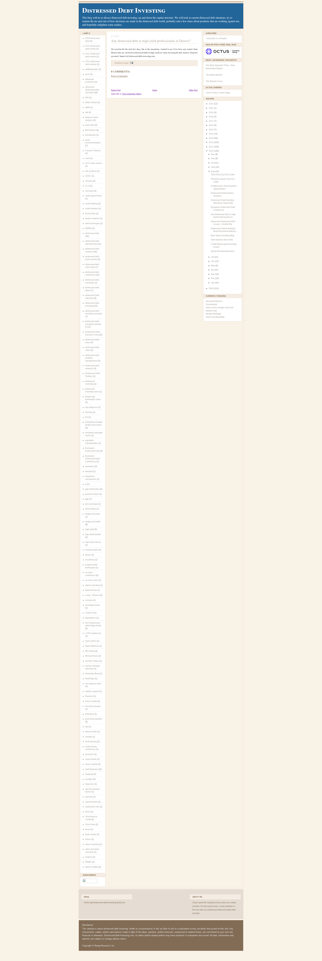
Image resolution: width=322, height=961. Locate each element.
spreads (89, 797)
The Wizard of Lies (214, 81)
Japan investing (92, 585)
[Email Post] (131, 63)
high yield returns (93, 542)
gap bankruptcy (92, 489)
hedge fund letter (93, 521)
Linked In (89, 613)
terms (87, 812)
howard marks (91, 550)
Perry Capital (91, 701)
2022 (211, 104)
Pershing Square (93, 706)
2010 (211, 151)
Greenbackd (211, 304)
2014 (211, 134)
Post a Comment (119, 76)
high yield (89, 529)
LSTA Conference (93, 633)
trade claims (90, 834)
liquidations (90, 618)
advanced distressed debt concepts (92, 90)
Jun (213, 261)
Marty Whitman (92, 646)
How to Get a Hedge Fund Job (219, 307)
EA (86, 417)
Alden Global (91, 102)
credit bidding (91, 203)
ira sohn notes (91, 580)
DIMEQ (88, 228)
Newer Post (116, 90)
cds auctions (91, 171)
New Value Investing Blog (222, 235)
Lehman (89, 600)
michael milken (92, 661)
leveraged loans (92, 605)
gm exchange (91, 504)
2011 (211, 147)
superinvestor (91, 802)
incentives (89, 560)
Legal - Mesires (92, 595)
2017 (211, 121)
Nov (213, 158)
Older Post (193, 90)
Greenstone (90, 509)
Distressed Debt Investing (123, 10)
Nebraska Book (92, 673)
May (213, 265)
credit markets (91, 208)
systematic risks (92, 807)
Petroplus (89, 714)
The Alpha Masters (214, 75)
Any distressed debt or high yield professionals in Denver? (151, 40)
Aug (213, 171)
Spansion (89, 784)
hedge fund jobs (92, 514)
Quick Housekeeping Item (222, 251)
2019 (211, 112)
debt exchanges (92, 223)
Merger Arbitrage (213, 314)
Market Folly (211, 311)
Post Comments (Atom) (131, 94)
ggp (87, 499)
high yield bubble (93, 534)
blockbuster (90, 135)
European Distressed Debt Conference (92, 459)
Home (154, 90)
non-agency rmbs (93, 683)
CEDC (88, 176)
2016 (211, 125)
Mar (213, 274)
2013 (211, 138)
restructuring (91, 741)
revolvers (89, 754)
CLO (87, 186)
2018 (211, 117)
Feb (213, 278)
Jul (212, 257)
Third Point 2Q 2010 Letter (223, 174)
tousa (87, 829)
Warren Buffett (91, 867)
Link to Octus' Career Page (218, 92)
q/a (86, 726)
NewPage (89, 678)
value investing (92, 844)
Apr (213, 270)
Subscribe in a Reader (216, 38)
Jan (213, 283)
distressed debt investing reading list (93, 324)
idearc (88, 555)
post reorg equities (93, 719)
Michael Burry (91, 656)
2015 (211, 129)
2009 (211, 288)
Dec (213, 154)
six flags (89, 779)
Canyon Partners (93, 150)
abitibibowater (91, 69)
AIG (87, 97)
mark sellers (90, 641)
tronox (88, 839)
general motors (92, 494)
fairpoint (89, 471)
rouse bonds (91, 759)
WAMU (88, 862)
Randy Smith (91, 731)
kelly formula (91, 590)
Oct (213, 163)
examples (89, 466)
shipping (89, 774)
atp (86, 112)
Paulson (89, 696)
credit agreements (93, 196)
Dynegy (88, 412)
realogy (88, 737)
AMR (87, 107)
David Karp (90, 213)
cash (87, 158)
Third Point (90, 824)
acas (87, 74)
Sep (213, 167)
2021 (211, 108)
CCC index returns (93, 163)
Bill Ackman (90, 130)
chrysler (88, 181)
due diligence (91, 407)
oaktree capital (92, 691)
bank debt (89, 125)
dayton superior (92, 218)
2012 (211, 142)
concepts (89, 191)
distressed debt (92, 233)
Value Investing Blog (215, 317)
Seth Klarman (91, 769)
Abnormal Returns (214, 301)
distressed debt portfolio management (92, 358)
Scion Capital (91, 764)
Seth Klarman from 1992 (222, 240)
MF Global (90, 651)
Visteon (88, 857)
